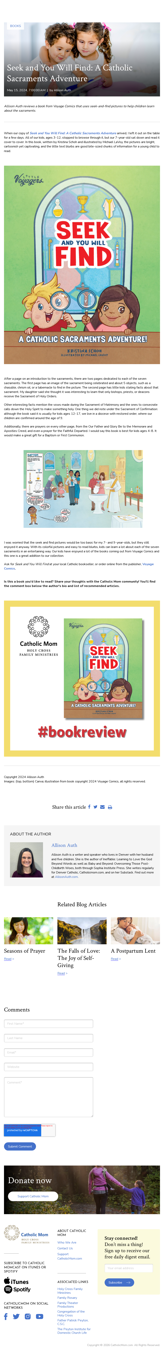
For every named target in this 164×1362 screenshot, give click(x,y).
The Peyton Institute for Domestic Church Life (74, 1331)
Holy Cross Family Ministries (70, 1291)
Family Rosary (67, 1298)
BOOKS (15, 26)
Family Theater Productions (67, 1305)
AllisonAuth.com (66, 877)
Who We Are (66, 1242)
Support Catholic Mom (33, 1196)
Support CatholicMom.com (69, 1256)
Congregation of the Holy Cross (71, 1313)
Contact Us (65, 1248)
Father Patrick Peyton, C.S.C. (72, 1322)
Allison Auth (62, 90)
